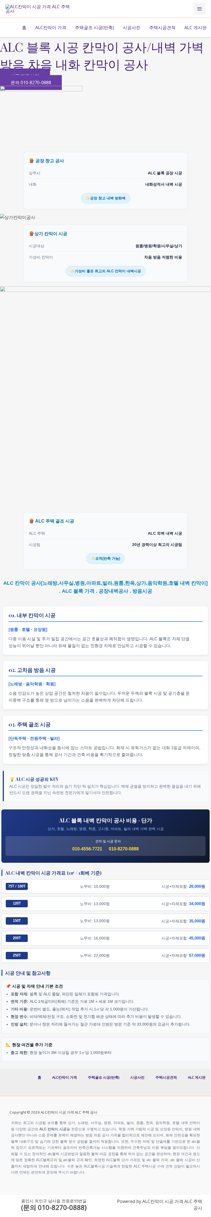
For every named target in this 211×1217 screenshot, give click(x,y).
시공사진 (131, 27)
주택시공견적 (162, 27)
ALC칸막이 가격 (50, 27)
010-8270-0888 (124, 849)
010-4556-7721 (87, 849)
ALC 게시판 (195, 27)
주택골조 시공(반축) (94, 27)
